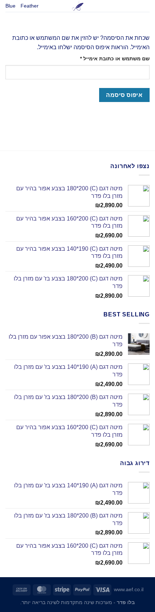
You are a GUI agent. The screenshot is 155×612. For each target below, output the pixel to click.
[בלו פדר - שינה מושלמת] (78, 6)
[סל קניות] (146, 8)
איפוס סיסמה (124, 95)
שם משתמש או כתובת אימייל (109, 58)
